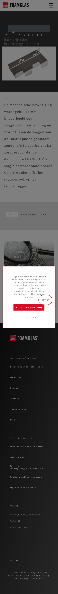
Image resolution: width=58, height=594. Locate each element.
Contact (45, 300)
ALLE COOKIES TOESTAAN (29, 307)
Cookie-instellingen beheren (29, 318)
